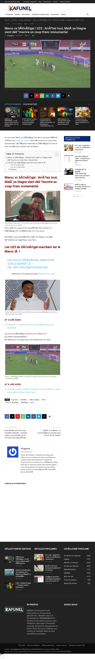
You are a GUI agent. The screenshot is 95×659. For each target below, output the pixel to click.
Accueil (7, 20)
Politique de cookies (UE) (77, 645)
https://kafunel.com (27, 452)
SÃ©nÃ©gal (24, 402)
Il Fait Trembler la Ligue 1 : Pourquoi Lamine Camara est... (23, 585)
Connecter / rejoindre (29, 1)
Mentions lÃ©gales (33, 645)
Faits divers (26, 14)
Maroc (44, 400)
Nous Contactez (62, 645)
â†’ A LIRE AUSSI (19, 165)
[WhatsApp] (42, 95)
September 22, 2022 (46, 274)
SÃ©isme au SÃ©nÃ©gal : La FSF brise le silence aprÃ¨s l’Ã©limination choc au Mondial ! (12, 122)
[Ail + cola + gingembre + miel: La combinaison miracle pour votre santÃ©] (68, 147)
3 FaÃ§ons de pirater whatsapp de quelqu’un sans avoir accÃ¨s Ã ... (53, 579)
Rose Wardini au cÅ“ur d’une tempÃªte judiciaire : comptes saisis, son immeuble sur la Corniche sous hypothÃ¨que (16, 434)
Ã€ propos (22, 645)
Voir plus (76, 196)
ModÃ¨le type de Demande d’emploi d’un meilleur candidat (82, 186)
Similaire (13, 169)
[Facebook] (26, 95)
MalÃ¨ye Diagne (22, 140)
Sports (17, 14)
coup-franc (14, 400)
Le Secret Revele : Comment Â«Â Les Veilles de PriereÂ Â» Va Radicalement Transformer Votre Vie (47, 122)
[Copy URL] (63, 95)
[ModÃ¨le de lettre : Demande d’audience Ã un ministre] (39, 568)
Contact (55, 1)
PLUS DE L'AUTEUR (30, 104)
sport (32, 402)
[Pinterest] (36, 95)
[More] (68, 95)
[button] (87, 14)
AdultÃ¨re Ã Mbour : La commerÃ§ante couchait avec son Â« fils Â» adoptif (49, 432)
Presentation (47, 1)
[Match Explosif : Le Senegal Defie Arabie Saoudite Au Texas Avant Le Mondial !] (65, 112)
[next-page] (89, 104)
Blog (39, 1)
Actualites (9, 14)
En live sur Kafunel (25, 20)
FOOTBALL (24, 400)
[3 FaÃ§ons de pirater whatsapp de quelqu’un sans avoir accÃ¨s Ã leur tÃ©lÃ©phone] (39, 579)
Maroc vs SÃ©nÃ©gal (12, 402)
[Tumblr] (52, 95)
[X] (31, 95)
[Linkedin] (47, 95)
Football (32, 24)
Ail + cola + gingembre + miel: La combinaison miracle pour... (82, 147)
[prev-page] (86, 104)
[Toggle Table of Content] (55, 154)
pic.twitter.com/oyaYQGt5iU (27, 267)
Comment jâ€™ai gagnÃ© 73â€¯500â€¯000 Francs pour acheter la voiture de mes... (82, 174)
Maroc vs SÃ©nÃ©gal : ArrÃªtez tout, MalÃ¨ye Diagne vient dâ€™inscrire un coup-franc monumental (29, 159)
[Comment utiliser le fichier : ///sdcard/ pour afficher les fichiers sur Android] (68, 158)
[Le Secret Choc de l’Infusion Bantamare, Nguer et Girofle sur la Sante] (82, 112)
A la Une (14, 20)
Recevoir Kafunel (65, 1)
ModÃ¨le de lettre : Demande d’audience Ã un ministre (53, 568)
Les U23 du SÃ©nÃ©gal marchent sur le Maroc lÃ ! (27, 163)
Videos (63, 14)
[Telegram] (58, 95)
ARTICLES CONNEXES (13, 104)
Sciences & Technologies (40, 14)
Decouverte (55, 14)
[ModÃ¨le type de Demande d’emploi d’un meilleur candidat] (68, 186)
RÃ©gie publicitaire (48, 645)
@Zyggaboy (10, 35)
